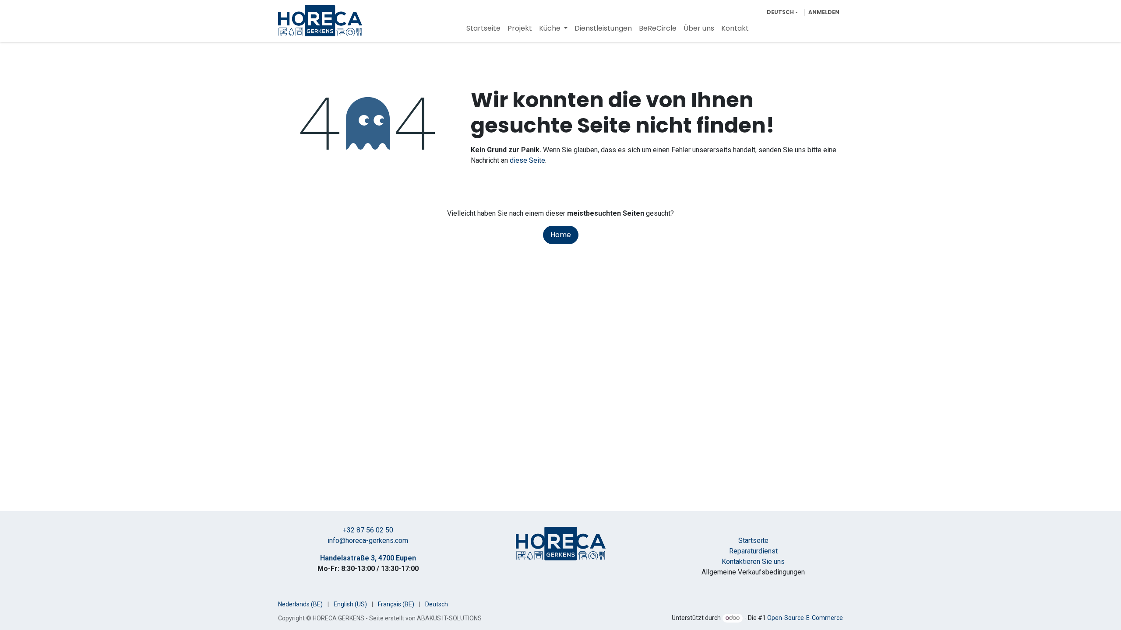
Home (560, 235)
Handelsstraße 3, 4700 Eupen (368, 558)
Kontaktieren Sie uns (753, 561)
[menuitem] (483, 28)
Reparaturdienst (753, 551)
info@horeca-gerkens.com (368, 540)
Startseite (753, 540)
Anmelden (823, 12)
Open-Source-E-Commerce (805, 617)
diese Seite (527, 160)
